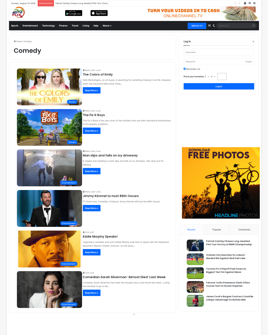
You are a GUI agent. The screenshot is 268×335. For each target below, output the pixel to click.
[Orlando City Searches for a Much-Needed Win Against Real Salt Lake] (194, 259)
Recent (191, 229)
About (106, 25)
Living (86, 25)
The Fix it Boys (94, 115)
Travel (75, 25)
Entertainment (30, 25)
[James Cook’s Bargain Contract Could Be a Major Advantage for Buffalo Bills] (194, 301)
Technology (48, 25)
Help (96, 25)
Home (19, 41)
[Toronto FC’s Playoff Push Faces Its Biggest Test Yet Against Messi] (194, 273)
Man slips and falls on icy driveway (110, 155)
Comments (244, 229)
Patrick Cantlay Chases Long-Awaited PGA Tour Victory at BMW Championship (93, 3)
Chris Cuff (89, 232)
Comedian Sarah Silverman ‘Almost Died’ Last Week (124, 277)
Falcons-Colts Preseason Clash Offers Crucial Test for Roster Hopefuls (228, 284)
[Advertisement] (219, 120)
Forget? (248, 61)
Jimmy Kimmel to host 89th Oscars (111, 196)
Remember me (193, 69)
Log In (219, 86)
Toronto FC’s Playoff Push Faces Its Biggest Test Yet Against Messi (226, 270)
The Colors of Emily (98, 74)
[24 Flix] (17, 12)
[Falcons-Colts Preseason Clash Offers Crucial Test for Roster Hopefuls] (194, 287)
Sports (14, 25)
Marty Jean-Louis (93, 70)
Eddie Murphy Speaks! (100, 236)
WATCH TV (197, 26)
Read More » (91, 90)
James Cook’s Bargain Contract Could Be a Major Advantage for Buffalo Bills (229, 298)
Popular (216, 229)
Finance (63, 25)
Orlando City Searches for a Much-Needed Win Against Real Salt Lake (226, 256)
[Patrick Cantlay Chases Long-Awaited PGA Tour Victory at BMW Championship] (194, 245)
